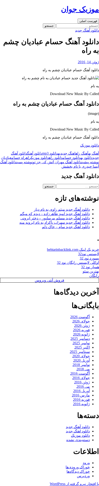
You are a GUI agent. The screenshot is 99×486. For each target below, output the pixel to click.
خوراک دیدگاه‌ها (78, 471)
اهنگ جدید (68, 153)
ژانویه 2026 (81, 334)
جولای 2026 (81, 321)
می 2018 (83, 369)
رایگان (94, 276)
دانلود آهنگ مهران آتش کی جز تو (66, 162)
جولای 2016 (81, 378)
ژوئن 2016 (82, 382)
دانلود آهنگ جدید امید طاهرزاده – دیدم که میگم (55, 214)
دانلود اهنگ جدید (78, 431)
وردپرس (83, 476)
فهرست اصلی (88, 21)
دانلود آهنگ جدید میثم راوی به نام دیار (62, 209)
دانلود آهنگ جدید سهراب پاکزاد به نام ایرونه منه (54, 222)
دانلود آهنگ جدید (87, 30)
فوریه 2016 (81, 399)
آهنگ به (93, 153)
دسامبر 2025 (80, 339)
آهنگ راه (82, 153)
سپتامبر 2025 (80, 352)
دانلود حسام (72, 158)
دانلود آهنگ (34, 153)
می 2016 (83, 386)
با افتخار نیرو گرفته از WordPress (74, 484)
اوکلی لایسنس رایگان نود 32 (78, 263)
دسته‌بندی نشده (78, 440)
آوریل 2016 (81, 391)
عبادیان (6, 158)
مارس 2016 (81, 395)
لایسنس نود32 (88, 254)
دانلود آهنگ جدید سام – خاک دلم (66, 227)
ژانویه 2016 (81, 404)
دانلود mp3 (50, 153)
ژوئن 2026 (82, 326)
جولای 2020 (81, 356)
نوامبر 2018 (81, 365)
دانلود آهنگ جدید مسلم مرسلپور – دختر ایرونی (55, 218)
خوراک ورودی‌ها (78, 467)
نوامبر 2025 (81, 343)
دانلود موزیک (89, 145)
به (59, 153)
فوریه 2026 (81, 330)
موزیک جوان (80, 9)
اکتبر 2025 (82, 347)
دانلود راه (56, 158)
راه (28, 158)
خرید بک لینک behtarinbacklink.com (73, 249)
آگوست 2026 (80, 317)
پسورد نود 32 (89, 258)
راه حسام (19, 158)
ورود (86, 463)
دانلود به (86, 158)
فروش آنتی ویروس (49, 280)
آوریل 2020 (81, 360)
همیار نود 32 (90, 267)
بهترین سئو (91, 271)
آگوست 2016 (80, 373)
